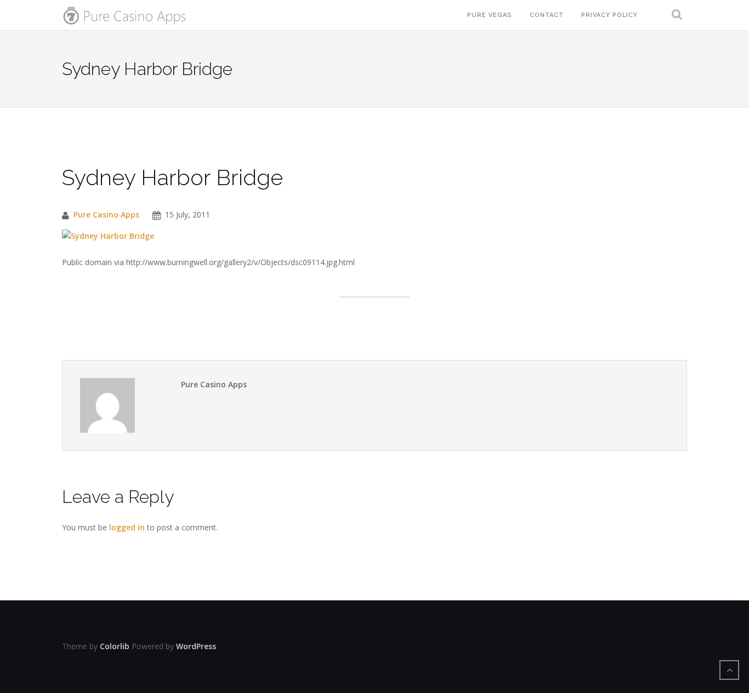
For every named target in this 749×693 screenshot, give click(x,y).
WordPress (196, 646)
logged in (127, 527)
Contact (547, 15)
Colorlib (114, 646)
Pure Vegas (489, 15)
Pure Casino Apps (106, 214)
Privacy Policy (609, 15)
